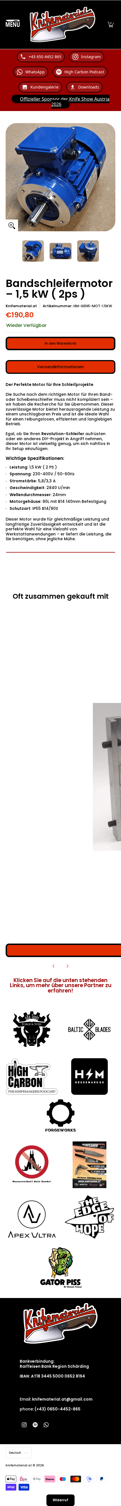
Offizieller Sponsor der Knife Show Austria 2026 (64, 101)
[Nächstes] (67, 966)
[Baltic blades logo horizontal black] (89, 1029)
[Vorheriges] (54, 966)
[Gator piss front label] (61, 1268)
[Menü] (13, 24)
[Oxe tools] (32, 1029)
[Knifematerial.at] (63, 24)
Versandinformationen (60, 367)
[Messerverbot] (32, 1165)
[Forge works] (61, 1115)
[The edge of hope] (89, 1217)
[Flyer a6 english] (89, 1164)
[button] (110, 24)
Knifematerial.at (21, 306)
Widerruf (60, 1500)
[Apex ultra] (32, 1217)
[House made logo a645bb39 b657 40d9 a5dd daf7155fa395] (89, 1076)
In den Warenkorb (61, 343)
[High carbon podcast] (32, 1076)
